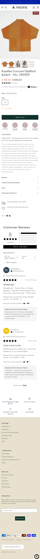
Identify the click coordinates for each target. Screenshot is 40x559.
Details (4, 177)
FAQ (3, 441)
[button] (28, 233)
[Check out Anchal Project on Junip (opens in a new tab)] (24, 385)
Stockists (5, 484)
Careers (5, 481)
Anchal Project (11, 551)
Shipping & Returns (9, 193)
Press (4, 462)
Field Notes (6, 487)
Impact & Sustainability (11, 182)
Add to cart (20, 117)
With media (11, 262)
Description (6, 134)
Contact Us (6, 426)
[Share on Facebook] (7, 216)
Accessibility (27, 539)
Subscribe (20, 518)
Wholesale (6, 453)
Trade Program (7, 456)
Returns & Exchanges (10, 432)
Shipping (5, 429)
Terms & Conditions (8, 539)
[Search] (7, 7)
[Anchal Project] (20, 7)
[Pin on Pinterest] (9, 216)
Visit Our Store (7, 475)
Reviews (5, 438)
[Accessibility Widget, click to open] (36, 556)
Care (3, 188)
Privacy (18, 539)
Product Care (7, 435)
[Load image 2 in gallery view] (20, 35)
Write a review (20, 247)
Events (4, 478)
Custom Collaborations (11, 459)
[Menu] (2, 7)
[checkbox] (11, 262)
